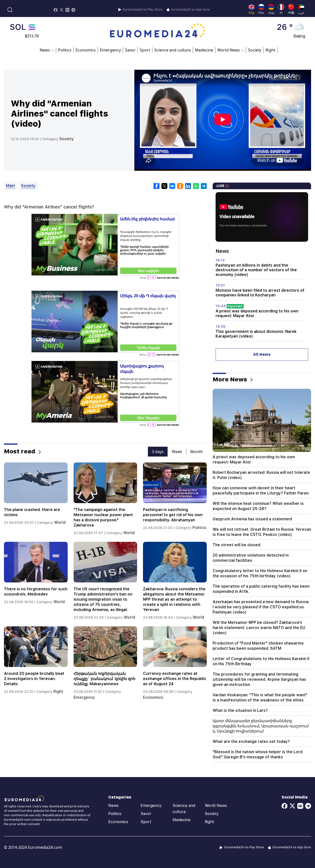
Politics (64, 50)
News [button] (45, 50)
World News (216, 805)
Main (10, 185)
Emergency (110, 50)
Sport (145, 50)
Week (177, 451)
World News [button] (228, 50)
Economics (86, 50)
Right (270, 50)
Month (196, 451)
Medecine (204, 50)
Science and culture (172, 50)
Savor (130, 50)
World (59, 522)
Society (254, 50)
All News (262, 354)
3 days (158, 451)
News (113, 805)
